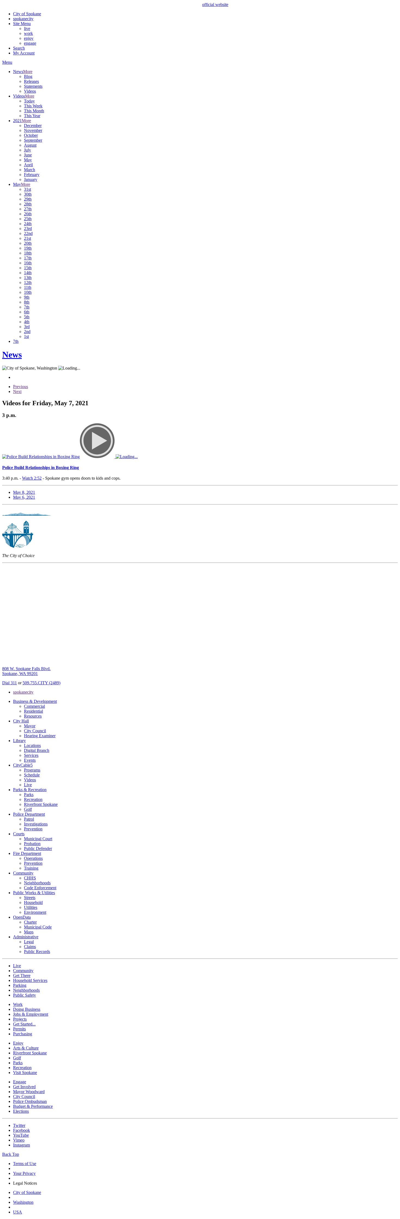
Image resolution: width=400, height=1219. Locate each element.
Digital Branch (36, 750)
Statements (33, 86)
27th (28, 209)
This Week (33, 106)
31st (27, 189)
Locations (32, 745)
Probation (32, 843)
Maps (28, 932)
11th (27, 287)
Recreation (33, 799)
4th (26, 321)
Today (29, 101)
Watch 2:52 (32, 478)
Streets (29, 897)
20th (28, 243)
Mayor (29, 726)
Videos (30, 91)
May (28, 160)
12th (28, 282)
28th (28, 204)
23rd (28, 228)
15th (28, 267)
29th (28, 199)
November (33, 130)
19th (28, 248)
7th (26, 307)
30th (28, 194)
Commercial (34, 706)
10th (28, 292)
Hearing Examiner (40, 735)
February (31, 174)
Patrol (29, 819)
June (28, 155)
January (30, 179)
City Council (35, 730)
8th (26, 302)
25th (28, 218)
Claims (30, 946)
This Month (34, 110)
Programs (32, 770)
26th (28, 213)
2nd (27, 331)
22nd (28, 233)
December (33, 125)
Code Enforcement (40, 887)
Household (33, 902)
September (33, 140)
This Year (32, 115)
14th (28, 272)
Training (31, 868)
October (31, 135)
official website (215, 4)
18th (28, 253)
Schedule (32, 775)
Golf (28, 809)
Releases (31, 81)
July (27, 150)
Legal (29, 941)
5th (26, 316)
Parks (28, 794)
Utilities (30, 907)
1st (26, 336)
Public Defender (38, 848)
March (29, 169)
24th (28, 223)
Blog (28, 76)
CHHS (30, 878)
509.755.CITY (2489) (41, 682)
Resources (33, 716)
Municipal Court (38, 838)
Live (28, 784)
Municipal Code (38, 927)
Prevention (33, 829)
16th (28, 263)
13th (28, 277)
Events (30, 760)
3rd (27, 326)
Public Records (37, 951)
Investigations (36, 824)
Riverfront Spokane (41, 804)
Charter (30, 922)
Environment (35, 912)
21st (27, 238)
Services (31, 755)
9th (26, 297)
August (30, 145)
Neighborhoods (37, 883)
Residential (33, 711)
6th (26, 312)
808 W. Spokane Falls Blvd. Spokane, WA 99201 (26, 671)
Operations (33, 858)
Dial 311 (9, 682)
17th (28, 258)
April (28, 164)
